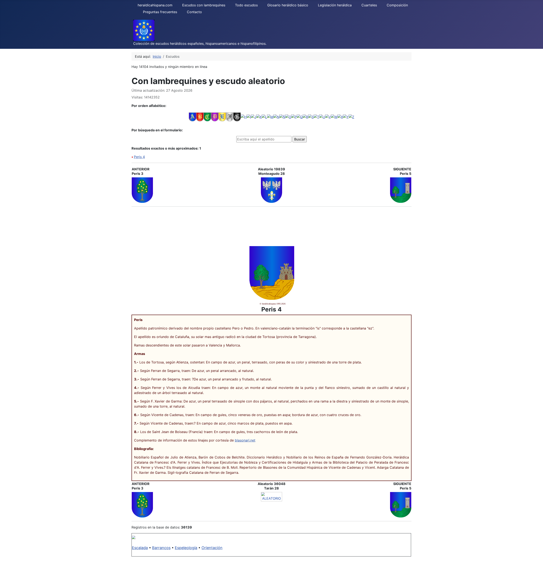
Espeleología (186, 547)
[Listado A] (192, 117)
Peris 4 (139, 157)
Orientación (212, 547)
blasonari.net (245, 440)
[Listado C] (207, 117)
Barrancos (161, 547)
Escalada (140, 547)
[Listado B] (200, 117)
